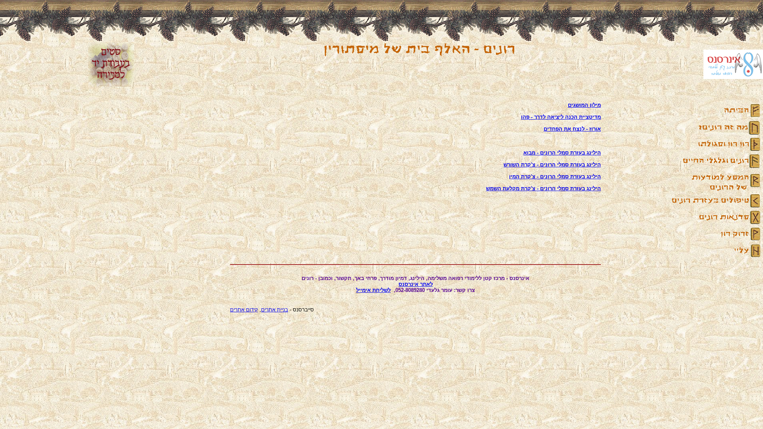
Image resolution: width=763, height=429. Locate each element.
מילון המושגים (584, 105)
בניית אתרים (274, 310)
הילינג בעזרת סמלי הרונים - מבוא (562, 153)
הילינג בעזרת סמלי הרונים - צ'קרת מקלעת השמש (543, 188)
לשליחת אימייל (373, 290)
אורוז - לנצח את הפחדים (572, 129)
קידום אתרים (244, 310)
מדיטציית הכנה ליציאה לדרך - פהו (561, 117)
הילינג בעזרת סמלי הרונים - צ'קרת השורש (552, 165)
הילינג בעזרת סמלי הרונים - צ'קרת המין (555, 177)
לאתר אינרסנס (416, 284)
